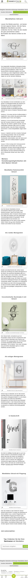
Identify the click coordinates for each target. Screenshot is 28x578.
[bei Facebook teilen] (14, 534)
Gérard (18, 572)
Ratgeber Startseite (5, 9)
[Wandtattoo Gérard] (14, 48)
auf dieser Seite (9, 464)
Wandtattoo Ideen (23, 9)
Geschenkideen (14, 14)
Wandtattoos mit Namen (19, 571)
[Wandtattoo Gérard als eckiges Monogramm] (14, 374)
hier (6, 69)
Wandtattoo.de (4, 571)
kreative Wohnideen (6, 12)
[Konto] (2, 576)
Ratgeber (11, 571)
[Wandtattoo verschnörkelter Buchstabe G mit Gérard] (14, 316)
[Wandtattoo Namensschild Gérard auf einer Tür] (14, 189)
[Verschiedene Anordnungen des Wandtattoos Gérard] (14, 88)
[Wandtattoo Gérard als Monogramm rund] (14, 250)
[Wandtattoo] (13, 1)
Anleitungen (14, 9)
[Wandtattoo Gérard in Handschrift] (14, 433)
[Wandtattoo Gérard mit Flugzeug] (14, 491)
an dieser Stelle (12, 341)
